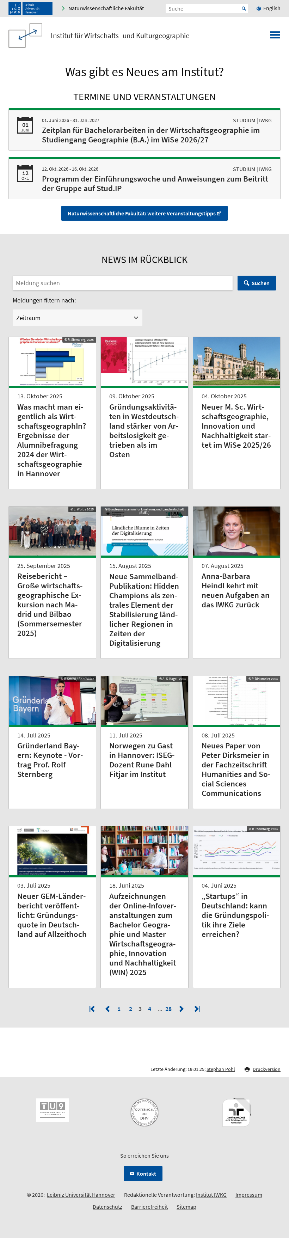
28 (169, 1009)
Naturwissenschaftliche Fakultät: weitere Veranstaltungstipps (142, 213)
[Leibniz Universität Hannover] (30, 8)
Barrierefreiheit (149, 1206)
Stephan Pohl (221, 1069)
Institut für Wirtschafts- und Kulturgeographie (120, 35)
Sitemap (186, 1206)
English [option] (272, 8)
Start (244, 8)
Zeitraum (28, 318)
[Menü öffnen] (275, 37)
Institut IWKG (211, 1194)
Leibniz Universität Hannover (81, 1194)
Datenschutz (107, 1206)
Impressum (248, 1194)
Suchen (261, 283)
